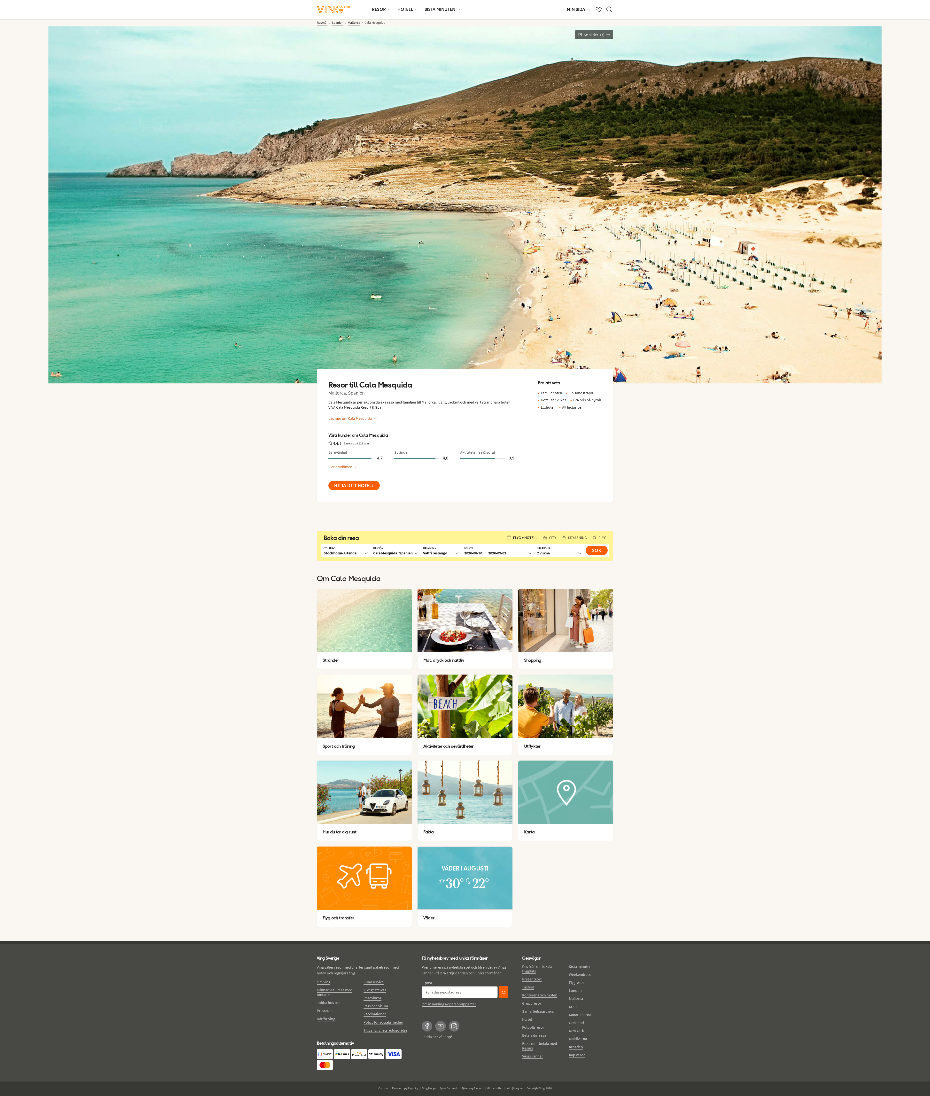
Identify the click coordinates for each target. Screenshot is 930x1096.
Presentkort (532, 979)
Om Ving (323, 981)
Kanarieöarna (580, 1014)
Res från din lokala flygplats (537, 968)
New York (576, 1030)
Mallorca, (338, 393)
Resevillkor (372, 997)
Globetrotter (495, 1088)
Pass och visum (376, 1005)
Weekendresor (581, 974)
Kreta (573, 1006)
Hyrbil (527, 1019)
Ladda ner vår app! (437, 1036)
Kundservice (374, 981)
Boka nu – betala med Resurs (539, 1045)
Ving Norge (429, 1088)
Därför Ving (326, 1018)
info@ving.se (514, 1088)
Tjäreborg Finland (472, 1088)
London (575, 990)
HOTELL (405, 9)
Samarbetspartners (538, 1011)
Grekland (576, 1022)
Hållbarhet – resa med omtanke (334, 992)
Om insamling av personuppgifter (449, 1004)
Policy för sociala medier (383, 1022)
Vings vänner (532, 1056)
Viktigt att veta (375, 989)
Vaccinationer (375, 1013)
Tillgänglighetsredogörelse (385, 1030)
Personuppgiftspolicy (405, 1088)
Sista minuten (580, 966)
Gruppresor (531, 1003)
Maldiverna (578, 1038)
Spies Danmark (449, 1088)
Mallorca (576, 998)
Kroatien (576, 1046)
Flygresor (576, 982)
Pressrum (325, 1010)
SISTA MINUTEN (440, 9)
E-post (427, 982)
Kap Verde (577, 1054)
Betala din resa (534, 1035)
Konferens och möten (539, 995)
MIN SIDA (576, 9)
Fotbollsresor (533, 1027)
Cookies (383, 1088)
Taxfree (528, 987)
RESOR (379, 9)
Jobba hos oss (328, 1002)
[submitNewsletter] (503, 992)
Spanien (356, 393)
